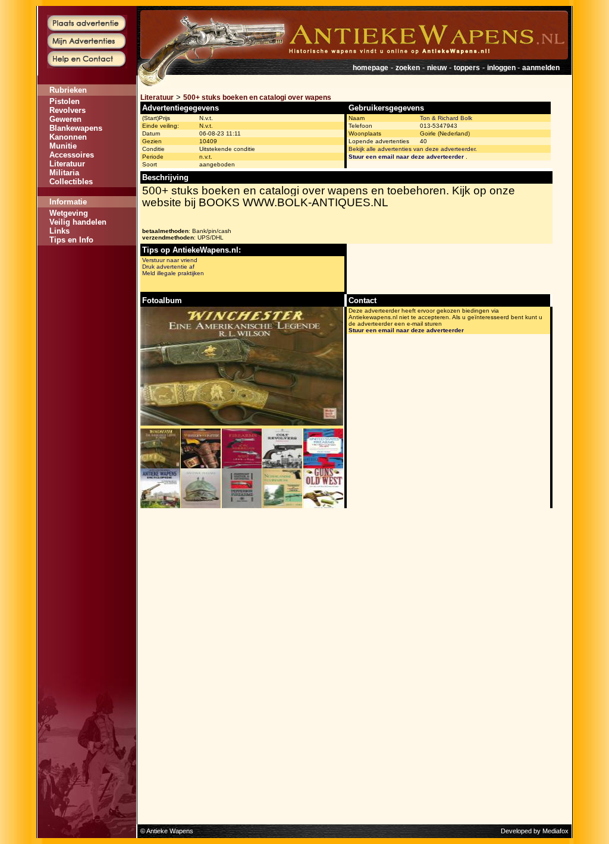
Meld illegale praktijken (173, 273)
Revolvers (67, 110)
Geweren (65, 119)
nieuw (437, 68)
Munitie (63, 145)
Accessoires (71, 154)
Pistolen (64, 101)
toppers (467, 68)
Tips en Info (71, 239)
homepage (370, 68)
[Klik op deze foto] (160, 466)
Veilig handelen (77, 222)
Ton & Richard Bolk (446, 118)
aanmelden (541, 68)
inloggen (502, 68)
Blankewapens (75, 128)
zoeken (407, 68)
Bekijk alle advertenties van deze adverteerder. (413, 149)
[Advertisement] (86, 281)
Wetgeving (68, 213)
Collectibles (71, 181)
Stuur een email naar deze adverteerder (406, 156)
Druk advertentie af (168, 266)
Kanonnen (68, 137)
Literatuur (67, 163)
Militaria (64, 172)
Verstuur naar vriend (169, 260)
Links (59, 230)
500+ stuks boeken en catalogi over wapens (257, 97)
